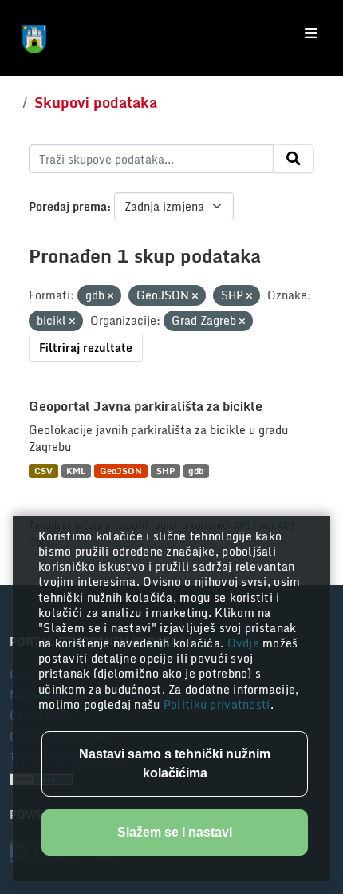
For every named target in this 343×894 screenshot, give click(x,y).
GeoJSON (121, 470)
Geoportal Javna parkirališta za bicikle (145, 406)
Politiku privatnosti (217, 704)
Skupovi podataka (95, 102)
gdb (195, 470)
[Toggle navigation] (310, 33)
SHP (165, 470)
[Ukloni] (110, 296)
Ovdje (245, 643)
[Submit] (293, 158)
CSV (43, 470)
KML (75, 470)
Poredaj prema (68, 206)
